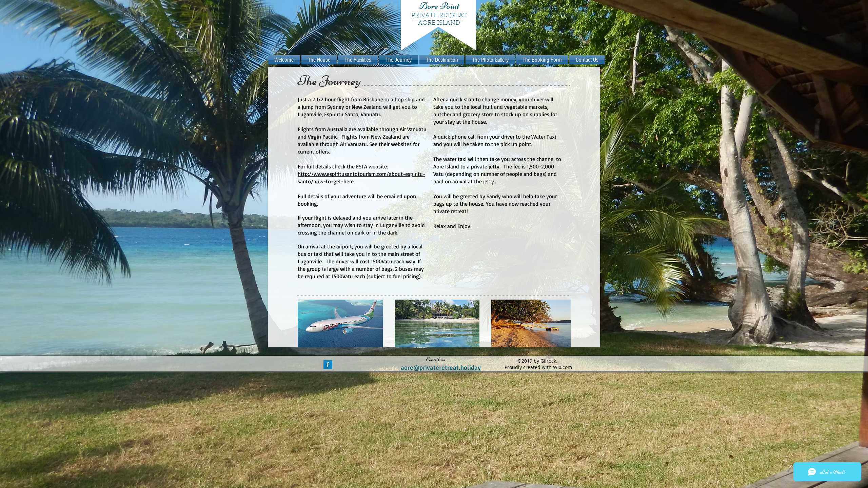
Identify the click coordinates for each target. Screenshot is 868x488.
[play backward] (306, 323)
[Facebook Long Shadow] (327, 364)
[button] (340, 323)
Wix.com (562, 367)
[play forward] (562, 323)
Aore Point (439, 6)
